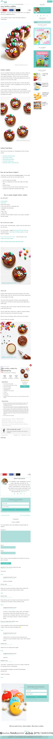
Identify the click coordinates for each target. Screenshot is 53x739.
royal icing (3, 202)
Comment (3, 529)
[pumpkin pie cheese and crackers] (38, 96)
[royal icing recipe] (38, 77)
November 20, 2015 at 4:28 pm (6, 661)
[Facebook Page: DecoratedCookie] (4, 430)
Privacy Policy (38, 737)
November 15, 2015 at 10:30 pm (6, 585)
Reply (2, 574)
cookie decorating (11, 4)
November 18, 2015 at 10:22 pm (6, 622)
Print (25, 386)
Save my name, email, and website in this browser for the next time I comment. (15, 559)
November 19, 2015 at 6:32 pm (6, 644)
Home (1, 4)
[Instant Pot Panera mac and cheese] (38, 86)
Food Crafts (5, 4)
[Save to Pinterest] (2, 372)
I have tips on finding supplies (16, 232)
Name (2, 545)
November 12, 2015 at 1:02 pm (6, 568)
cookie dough (4, 201)
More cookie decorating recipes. (8, 236)
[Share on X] (2, 369)
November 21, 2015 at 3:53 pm (9, 654)
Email (2, 550)
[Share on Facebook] (2, 367)
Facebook (9, 432)
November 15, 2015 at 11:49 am (9, 578)
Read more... (24, 491)
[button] (49, 1)
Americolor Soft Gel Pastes (20, 230)
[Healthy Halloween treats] (38, 106)
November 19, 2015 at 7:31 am (9, 634)
